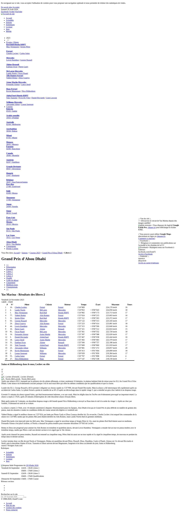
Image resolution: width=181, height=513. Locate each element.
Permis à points (12, 249)
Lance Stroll (26, 84)
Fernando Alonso (13, 84)
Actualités (10, 20)
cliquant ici (161, 236)
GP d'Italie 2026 (32, 465)
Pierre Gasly (23, 67)
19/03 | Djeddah (12, 116)
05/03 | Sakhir (11, 110)
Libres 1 (9, 271)
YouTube (18, 12)
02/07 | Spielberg (12, 161)
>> (7, 289)
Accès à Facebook (145, 254)
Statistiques (10, 25)
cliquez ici (152, 227)
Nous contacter (12, 510)
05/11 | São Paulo (13, 230)
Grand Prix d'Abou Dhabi (52, 253)
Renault (61, 329)
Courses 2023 (35, 253)
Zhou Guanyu (24, 78)
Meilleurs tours (12, 285)
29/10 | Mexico (12, 223)
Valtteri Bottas (11, 78)
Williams (43, 348)
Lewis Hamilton (12, 60)
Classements (11, 246)
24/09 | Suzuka (12, 205)
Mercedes (62, 310)
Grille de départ (12, 280)
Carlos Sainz (25, 53)
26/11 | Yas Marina (13, 243)
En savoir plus (6, 7)
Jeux (7, 29)
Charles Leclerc (12, 53)
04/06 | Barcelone (13, 148)
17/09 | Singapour (13, 199)
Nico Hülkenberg (28, 91)
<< (7, 265)
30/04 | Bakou (11, 130)
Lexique (9, 27)
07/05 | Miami (11, 136)
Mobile (8, 31)
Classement (10, 283)
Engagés (9, 269)
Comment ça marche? (146, 238)
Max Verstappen (12, 47)
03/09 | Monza (11, 192)
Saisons (9, 22)
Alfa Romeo (44, 315)
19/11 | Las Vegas (13, 236)
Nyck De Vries (24, 98)
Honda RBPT (63, 313)
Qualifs (9, 278)
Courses (9, 107)
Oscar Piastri (23, 73)
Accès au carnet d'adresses (148, 263)
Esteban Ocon (11, 67)
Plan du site (10, 505)
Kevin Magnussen (13, 91)
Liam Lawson (51, 98)
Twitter (12, 12)
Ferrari (42, 307)
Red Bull (43, 313)
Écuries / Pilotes (12, 42)
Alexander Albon (13, 104)
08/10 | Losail (11, 212)
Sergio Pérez (25, 47)
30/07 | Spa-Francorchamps (17, 181)
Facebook (5, 12)
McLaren (43, 310)
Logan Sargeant (27, 104)
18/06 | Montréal (12, 154)
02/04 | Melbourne (13, 123)
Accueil (9, 18)
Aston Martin (45, 334)
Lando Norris (11, 73)
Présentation (11, 267)
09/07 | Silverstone (13, 167)
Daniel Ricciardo (38, 98)
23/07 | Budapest (12, 174)
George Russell (26, 60)
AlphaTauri (44, 337)
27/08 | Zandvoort (13, 185)
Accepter (15, 7)
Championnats (11, 287)
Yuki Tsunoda (11, 98)
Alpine (42, 329)
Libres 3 (9, 276)
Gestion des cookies (13, 508)
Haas (42, 351)
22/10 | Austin (11, 219)
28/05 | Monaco (12, 143)
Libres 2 (9, 274)
